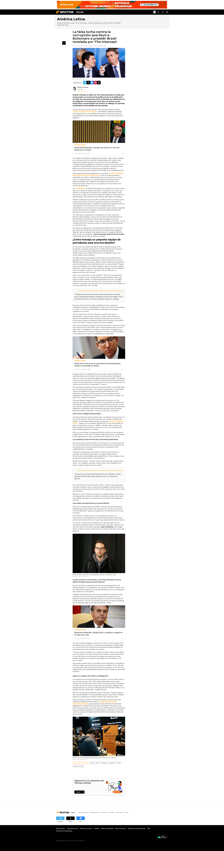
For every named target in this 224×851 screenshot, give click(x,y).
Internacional (86, 762)
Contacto (96, 828)
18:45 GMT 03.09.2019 (79, 45)
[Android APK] (162, 837)
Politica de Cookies (120, 828)
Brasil (97, 762)
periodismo (112, 762)
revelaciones (80, 188)
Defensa (111, 812)
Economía (104, 812)
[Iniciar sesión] (158, 12)
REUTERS (76, 79)
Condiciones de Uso (72, 828)
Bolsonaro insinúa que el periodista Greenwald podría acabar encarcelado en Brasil (97, 364)
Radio (126, 812)
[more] (122, 153)
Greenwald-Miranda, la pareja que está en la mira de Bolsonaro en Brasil (96, 148)
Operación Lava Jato (78, 766)
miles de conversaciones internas (85, 111)
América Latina (79, 145)
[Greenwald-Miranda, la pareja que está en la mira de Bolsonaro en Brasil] (99, 131)
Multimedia (119, 812)
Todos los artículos (81, 91)
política (92, 762)
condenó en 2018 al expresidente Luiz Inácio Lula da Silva (98, 174)
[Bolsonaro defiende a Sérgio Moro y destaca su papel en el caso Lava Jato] (99, 616)
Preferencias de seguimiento (64, 831)
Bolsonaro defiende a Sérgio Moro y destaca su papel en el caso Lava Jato (98, 633)
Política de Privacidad (107, 828)
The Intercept (104, 762)
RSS (148, 828)
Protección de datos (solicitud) (136, 828)
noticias (118, 762)
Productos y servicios (86, 828)
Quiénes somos (60, 828)
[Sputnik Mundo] (65, 14)
